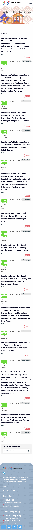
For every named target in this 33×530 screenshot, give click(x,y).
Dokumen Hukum (21, 16)
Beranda (9, 16)
